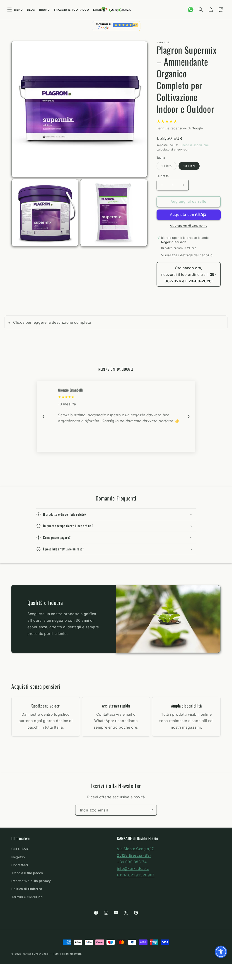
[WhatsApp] (191, 10)
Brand (44, 9)
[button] (201, 10)
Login (97, 9)
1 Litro (168, 167)
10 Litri (189, 166)
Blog (31, 9)
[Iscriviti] (152, 810)
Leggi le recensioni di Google (180, 128)
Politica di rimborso (26, 889)
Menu (18, 9)
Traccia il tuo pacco (71, 9)
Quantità (163, 176)
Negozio (18, 857)
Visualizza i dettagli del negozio (187, 255)
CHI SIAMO (20, 849)
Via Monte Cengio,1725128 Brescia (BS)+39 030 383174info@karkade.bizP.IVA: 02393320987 (136, 861)
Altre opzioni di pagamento (188, 225)
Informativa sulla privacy (31, 881)
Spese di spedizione (195, 145)
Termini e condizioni (27, 897)
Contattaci (19, 865)
